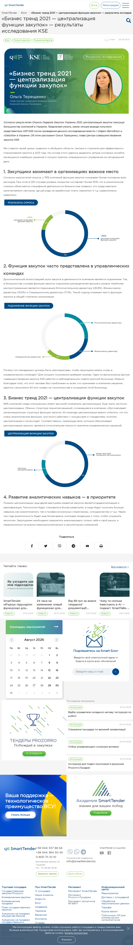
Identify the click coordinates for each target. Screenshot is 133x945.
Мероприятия (109, 893)
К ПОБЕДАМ (34, 754)
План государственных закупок (16, 909)
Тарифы (106, 908)
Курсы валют (109, 912)
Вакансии (41, 915)
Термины (40, 911)
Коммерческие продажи (11, 902)
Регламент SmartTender (82, 891)
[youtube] (102, 854)
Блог (38, 903)
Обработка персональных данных (115, 902)
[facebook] (109, 854)
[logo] (20, 849)
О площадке (42, 891)
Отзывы (40, 923)
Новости (40, 899)
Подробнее (101, 813)
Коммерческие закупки (16, 897)
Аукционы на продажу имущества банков (16, 915)
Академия (41, 907)
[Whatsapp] (76, 854)
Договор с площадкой (115, 897)
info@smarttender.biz (81, 861)
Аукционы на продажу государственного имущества (16, 922)
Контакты (41, 919)
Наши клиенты (44, 895)
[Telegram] (83, 853)
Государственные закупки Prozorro (13, 892)
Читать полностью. (76, 933)
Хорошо (66, 940)
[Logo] (14, 5)
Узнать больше (20, 815)
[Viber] (69, 853)
